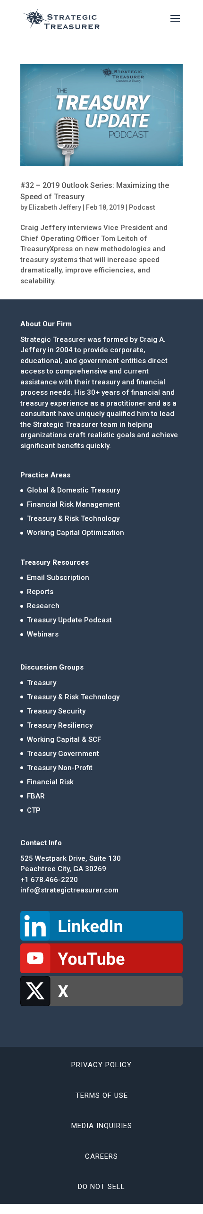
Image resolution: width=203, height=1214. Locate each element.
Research (43, 606)
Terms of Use (102, 1095)
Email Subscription (58, 577)
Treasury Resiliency (60, 725)
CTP (34, 810)
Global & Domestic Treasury (73, 490)
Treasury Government (63, 753)
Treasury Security (56, 711)
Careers (101, 1156)
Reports (40, 591)
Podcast (142, 207)
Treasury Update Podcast (69, 620)
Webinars (43, 634)
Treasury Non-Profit (60, 768)
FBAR (36, 796)
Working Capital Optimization (75, 532)
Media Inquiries (101, 1125)
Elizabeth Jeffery (55, 207)
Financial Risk (50, 782)
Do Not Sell (101, 1186)
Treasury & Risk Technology (73, 518)
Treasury (41, 683)
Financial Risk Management (73, 504)
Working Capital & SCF (64, 739)
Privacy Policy (101, 1065)
